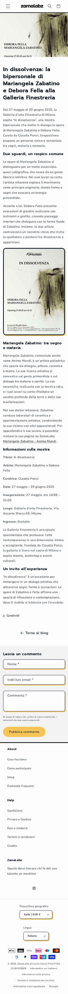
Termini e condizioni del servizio (36, 980)
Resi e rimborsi (17, 828)
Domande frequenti (20, 786)
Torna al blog (36, 633)
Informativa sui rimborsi (43, 968)
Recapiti (53, 986)
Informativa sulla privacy (36, 974)
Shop (11, 777)
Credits (12, 846)
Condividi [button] (13, 615)
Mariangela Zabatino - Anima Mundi (29, 441)
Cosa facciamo (17, 759)
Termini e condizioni (21, 837)
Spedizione (14, 810)
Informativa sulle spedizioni (29, 986)
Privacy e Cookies (19, 819)
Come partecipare (19, 768)
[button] (8, 6)
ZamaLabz (23, 963)
